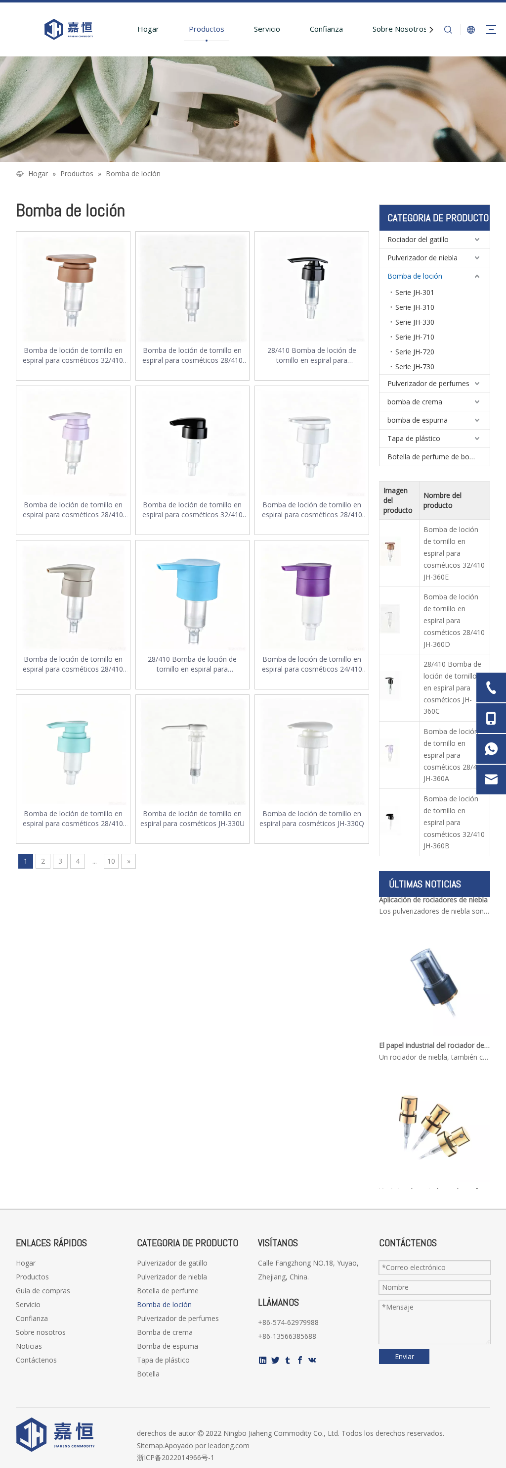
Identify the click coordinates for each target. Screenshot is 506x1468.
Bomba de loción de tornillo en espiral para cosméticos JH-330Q (311, 818)
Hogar (148, 29)
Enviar (404, 1356)
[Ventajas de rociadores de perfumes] (434, 1170)
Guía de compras (43, 1290)
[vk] (312, 1360)
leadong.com (229, 1445)
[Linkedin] (263, 1360)
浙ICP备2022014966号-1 (175, 1457)
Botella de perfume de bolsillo (435, 456)
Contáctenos (36, 1360)
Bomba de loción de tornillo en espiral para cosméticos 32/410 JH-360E (73, 355)
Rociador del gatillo (418, 239)
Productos (206, 29)
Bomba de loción (414, 276)
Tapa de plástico (413, 438)
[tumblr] (288, 1360)
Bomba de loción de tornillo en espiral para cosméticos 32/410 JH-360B (192, 510)
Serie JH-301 (414, 292)
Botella (148, 1373)
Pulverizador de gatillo (172, 1263)
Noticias (29, 1346)
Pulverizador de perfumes (428, 383)
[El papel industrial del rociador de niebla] (434, 1024)
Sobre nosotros (41, 1332)
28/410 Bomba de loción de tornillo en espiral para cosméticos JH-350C (192, 664)
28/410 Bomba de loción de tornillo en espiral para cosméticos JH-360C (311, 355)
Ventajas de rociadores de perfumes (435, 1182)
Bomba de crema (165, 1332)
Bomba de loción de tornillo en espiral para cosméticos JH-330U (192, 818)
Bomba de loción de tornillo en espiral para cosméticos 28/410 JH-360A (73, 510)
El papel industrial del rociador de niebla (435, 1036)
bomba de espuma (417, 420)
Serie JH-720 (414, 351)
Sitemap (150, 1445)
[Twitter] (275, 1360)
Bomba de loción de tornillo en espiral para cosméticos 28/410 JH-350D (73, 664)
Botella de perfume (168, 1290)
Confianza (326, 29)
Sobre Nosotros (400, 29)
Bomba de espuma (167, 1346)
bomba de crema (414, 401)
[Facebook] (300, 1360)
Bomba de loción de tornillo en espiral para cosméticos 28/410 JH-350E (312, 510)
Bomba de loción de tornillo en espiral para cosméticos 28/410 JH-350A (73, 819)
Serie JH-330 (414, 322)
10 (111, 861)
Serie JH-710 (414, 337)
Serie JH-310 (414, 307)
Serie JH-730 (414, 366)
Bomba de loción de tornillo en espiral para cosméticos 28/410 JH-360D (192, 355)
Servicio (267, 29)
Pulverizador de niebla (422, 257)
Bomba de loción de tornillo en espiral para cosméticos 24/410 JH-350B (312, 664)
